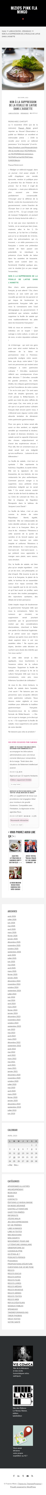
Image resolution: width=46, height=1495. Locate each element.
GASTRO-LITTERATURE (18, 1209)
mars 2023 (12, 1039)
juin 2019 (11, 1113)
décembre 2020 (14, 1075)
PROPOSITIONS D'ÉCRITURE (20, 1264)
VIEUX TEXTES (14, 1319)
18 (14, 1157)
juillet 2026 (12, 919)
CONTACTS (12, 1199)
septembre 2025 (14, 952)
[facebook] (14, 1476)
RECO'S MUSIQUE (15, 1290)
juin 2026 (11, 923)
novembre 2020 (14, 1078)
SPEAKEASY (26, 31)
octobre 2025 (13, 949)
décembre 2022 (14, 1042)
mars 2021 (12, 1068)
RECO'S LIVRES (14, 1283)
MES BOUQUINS (14, 1235)
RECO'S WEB (13, 1299)
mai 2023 (11, 1033)
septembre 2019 (14, 1107)
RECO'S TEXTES (15, 1296)
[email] (28, 1476)
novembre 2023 (14, 1020)
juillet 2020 (12, 1084)
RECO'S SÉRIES (14, 1293)
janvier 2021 (13, 1071)
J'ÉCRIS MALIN (14, 1219)
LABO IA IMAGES (15, 1228)
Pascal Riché (24, 128)
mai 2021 (11, 1062)
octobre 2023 (13, 1023)
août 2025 (12, 955)
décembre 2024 (14, 981)
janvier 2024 (13, 1013)
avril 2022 (12, 1055)
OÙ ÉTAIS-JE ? (14, 1254)
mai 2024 (11, 1000)
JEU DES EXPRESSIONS (18, 1222)
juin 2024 (11, 997)
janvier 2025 (13, 978)
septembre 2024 (14, 991)
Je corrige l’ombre (15, 784)
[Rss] (32, 1476)
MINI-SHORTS (14, 1238)
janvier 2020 (13, 1100)
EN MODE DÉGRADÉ (16, 1206)
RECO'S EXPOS (14, 1277)
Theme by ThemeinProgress (29, 1484)
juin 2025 (11, 962)
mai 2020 (11, 1088)
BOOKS (11, 1196)
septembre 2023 (14, 1026)
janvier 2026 (13, 939)
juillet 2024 (12, 994)
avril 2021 (12, 1065)
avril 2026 (12, 929)
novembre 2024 (14, 984)
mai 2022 (11, 1052)
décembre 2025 (14, 942)
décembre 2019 (14, 1104)
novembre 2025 (14, 945)
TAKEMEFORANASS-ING (18, 1312)
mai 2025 (11, 965)
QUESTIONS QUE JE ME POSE (21, 1267)
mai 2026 (11, 926)
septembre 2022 (14, 1046)
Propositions (13, 1261)
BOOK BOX (12, 1193)
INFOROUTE (13, 1215)
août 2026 (12, 916)
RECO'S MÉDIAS (15, 1286)
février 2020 (12, 1097)
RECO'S (11, 1270)
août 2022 (12, 1049)
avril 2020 (12, 1091)
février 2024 (12, 1010)
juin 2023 (11, 1029)
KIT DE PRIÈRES (15, 1225)
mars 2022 (12, 1059)
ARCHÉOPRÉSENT (16, 1189)
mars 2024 (12, 1007)
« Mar (10, 1165)
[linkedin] (18, 1476)
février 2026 (12, 936)
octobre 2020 (13, 1081)
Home (4, 31)
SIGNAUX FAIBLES (15, 1306)
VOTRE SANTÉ (14, 1322)
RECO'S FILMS (14, 1280)
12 (19, 1153)
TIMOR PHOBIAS (15, 1316)
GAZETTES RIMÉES (16, 1212)
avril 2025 (12, 968)
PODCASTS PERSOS (16, 1257)
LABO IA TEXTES (15, 31)
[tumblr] (23, 1476)
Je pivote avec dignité (16, 825)
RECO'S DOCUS (14, 1273)
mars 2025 (12, 971)
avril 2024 (12, 1003)
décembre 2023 (14, 1016)
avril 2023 (12, 1036)
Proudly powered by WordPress (23, 1487)
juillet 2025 (12, 958)
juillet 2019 (12, 1110)
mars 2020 (12, 1094)
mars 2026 (12, 932)
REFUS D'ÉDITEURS (16, 1303)
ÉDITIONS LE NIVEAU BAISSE (20, 1202)
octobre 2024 (13, 987)
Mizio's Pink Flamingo (24, 10)
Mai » (16, 1165)
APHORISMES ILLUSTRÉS (19, 1186)
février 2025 (12, 974)
